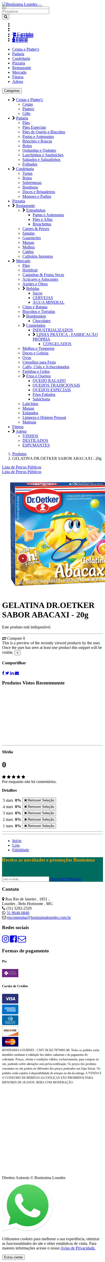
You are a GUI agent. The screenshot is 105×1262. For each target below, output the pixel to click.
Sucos (37, 293)
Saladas (28, 233)
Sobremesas (32, 182)
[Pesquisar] (5, 16)
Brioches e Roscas (37, 141)
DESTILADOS (35, 440)
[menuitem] (21, 472)
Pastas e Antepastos (38, 136)
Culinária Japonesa (37, 256)
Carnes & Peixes (35, 228)
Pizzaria (18, 63)
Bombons (30, 187)
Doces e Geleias (35, 353)
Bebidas (32, 288)
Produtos (19, 454)
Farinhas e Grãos (36, 371)
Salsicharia (41, 399)
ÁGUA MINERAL (48, 302)
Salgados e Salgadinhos (41, 159)
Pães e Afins (42, 219)
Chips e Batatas (34, 307)
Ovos (26, 357)
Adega (17, 81)
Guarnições (31, 238)
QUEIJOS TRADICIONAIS (56, 385)
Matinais (29, 422)
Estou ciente (13, 1257)
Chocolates (41, 321)
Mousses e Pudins (36, 196)
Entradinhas (35, 210)
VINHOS (30, 436)
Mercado (19, 72)
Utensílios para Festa (39, 362)
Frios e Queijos (38, 376)
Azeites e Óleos (35, 284)
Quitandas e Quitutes (39, 150)
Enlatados (30, 413)
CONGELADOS (57, 344)
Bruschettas (42, 224)
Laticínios (30, 403)
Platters (28, 109)
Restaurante (21, 68)
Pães (26, 123)
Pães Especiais (34, 127)
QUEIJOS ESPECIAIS (52, 390)
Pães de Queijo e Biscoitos (43, 132)
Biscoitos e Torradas (38, 311)
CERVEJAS (43, 298)
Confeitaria (21, 58)
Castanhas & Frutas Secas (43, 275)
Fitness (17, 77)
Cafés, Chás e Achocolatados (45, 367)
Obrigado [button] (73, 879)
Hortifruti (29, 270)
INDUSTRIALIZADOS (53, 330)
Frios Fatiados (44, 394)
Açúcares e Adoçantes (40, 279)
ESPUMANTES (36, 445)
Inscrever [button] (57, 879)
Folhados (29, 164)
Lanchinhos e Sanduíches (42, 155)
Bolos (27, 146)
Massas (28, 242)
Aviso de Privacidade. (78, 1248)
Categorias (12, 91)
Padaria (18, 54)
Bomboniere (36, 316)
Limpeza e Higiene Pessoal (44, 417)
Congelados (35, 325)
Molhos (28, 247)
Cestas (27, 104)
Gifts (26, 113)
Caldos (28, 251)
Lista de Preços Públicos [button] (21, 467)
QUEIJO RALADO (49, 380)
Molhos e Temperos (38, 348)
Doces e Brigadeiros (38, 192)
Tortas (27, 173)
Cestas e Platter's (25, 49)
